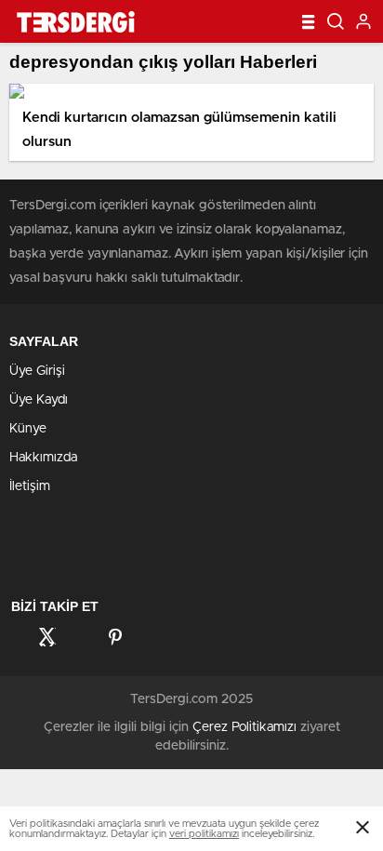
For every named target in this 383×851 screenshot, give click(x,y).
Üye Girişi (37, 371)
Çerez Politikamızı (244, 727)
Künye (27, 428)
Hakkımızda (43, 457)
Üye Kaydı (38, 399)
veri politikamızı (204, 834)
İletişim (29, 486)
